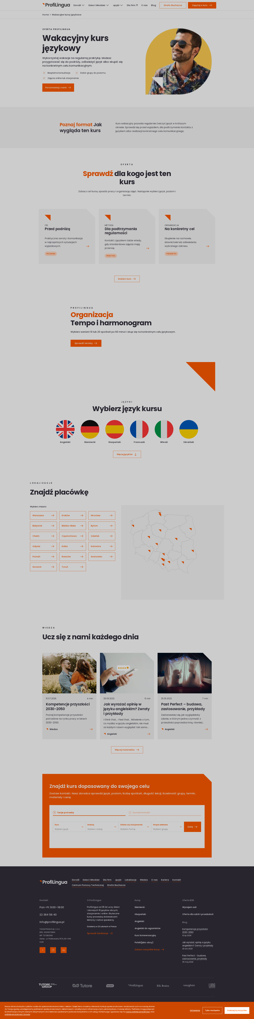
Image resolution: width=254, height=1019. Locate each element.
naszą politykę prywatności (138, 1011)
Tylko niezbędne (212, 1010)
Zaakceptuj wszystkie (237, 1010)
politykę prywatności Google (17, 1014)
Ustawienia (195, 1010)
